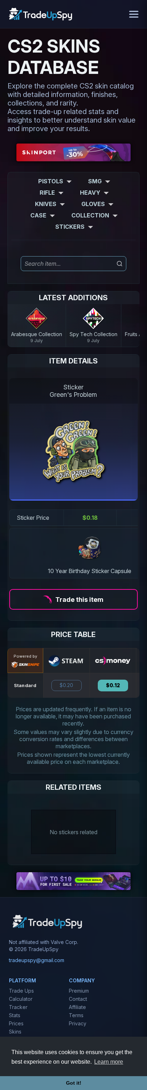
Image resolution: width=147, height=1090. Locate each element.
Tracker (18, 1007)
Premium (79, 991)
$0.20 (66, 685)
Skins (15, 1032)
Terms (76, 1015)
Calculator (20, 999)
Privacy (77, 1023)
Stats (14, 1015)
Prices (16, 1023)
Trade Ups (21, 991)
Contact (78, 999)
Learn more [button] (108, 1062)
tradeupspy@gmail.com (36, 960)
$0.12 (113, 685)
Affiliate (77, 1007)
